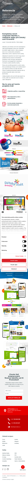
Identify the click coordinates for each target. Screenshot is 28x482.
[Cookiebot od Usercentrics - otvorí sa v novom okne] (17, 212)
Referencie (4, 443)
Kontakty (17, 443)
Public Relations (18, 459)
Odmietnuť (14, 268)
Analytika (4, 461)
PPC (16, 455)
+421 (15, 423)
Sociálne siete (18, 457)
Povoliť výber (14, 264)
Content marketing (6, 459)
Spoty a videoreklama (20, 461)
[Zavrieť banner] (25, 212)
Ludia (3, 445)
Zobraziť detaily (19, 256)
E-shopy (4, 457)
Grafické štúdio (5, 453)
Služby (3, 441)
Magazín (17, 441)
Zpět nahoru (23, 469)
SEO (16, 453)
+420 (15, 419)
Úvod (3, 26)
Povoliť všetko (14, 260)
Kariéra (16, 439)
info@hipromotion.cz (15, 426)
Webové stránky (6, 455)
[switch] (24, 241)
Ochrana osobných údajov (8, 479)
